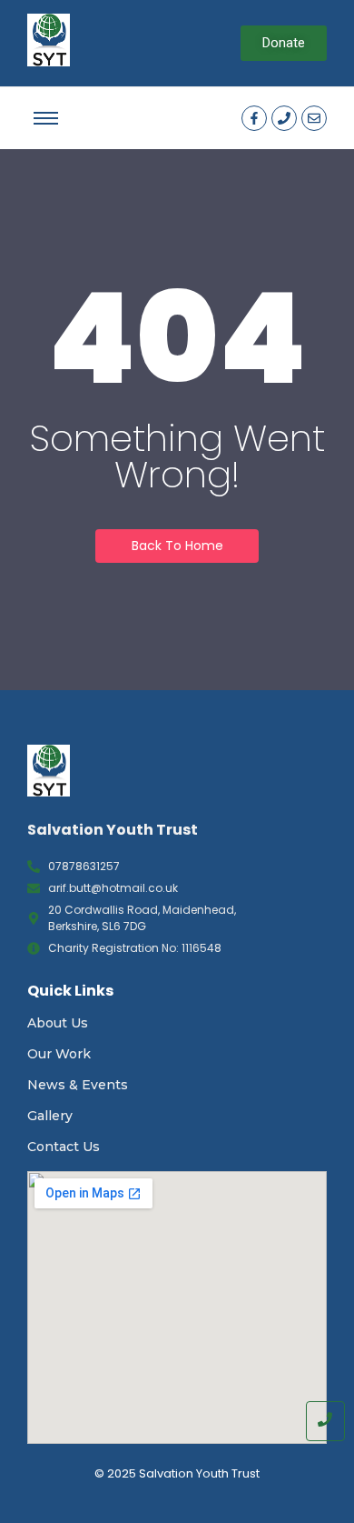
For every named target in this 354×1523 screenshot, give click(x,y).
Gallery (50, 1115)
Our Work (59, 1054)
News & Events (77, 1085)
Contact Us (63, 1146)
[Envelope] (314, 118)
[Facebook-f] (254, 118)
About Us (57, 1023)
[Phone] (284, 118)
